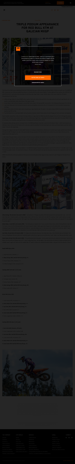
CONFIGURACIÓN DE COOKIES (38, 83)
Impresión (40, 64)
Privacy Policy (36, 64)
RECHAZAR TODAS (38, 72)
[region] (37, 66)
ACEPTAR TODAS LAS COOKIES (38, 78)
